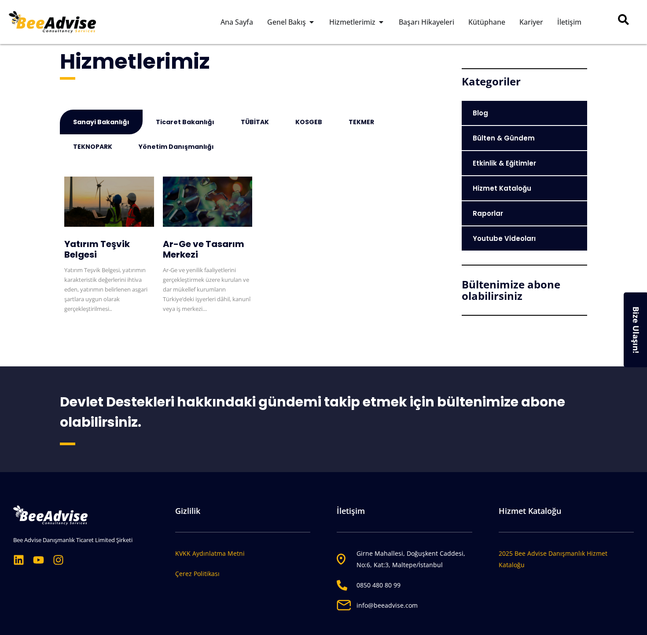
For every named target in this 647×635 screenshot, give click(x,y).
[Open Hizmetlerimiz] (381, 22)
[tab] (101, 122)
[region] (323, 609)
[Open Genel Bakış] (311, 22)
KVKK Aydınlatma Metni (210, 553)
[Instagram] (58, 559)
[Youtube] (38, 559)
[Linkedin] (18, 559)
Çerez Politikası (197, 573)
